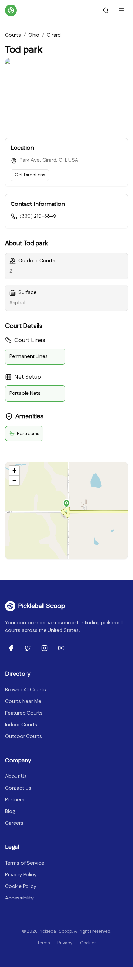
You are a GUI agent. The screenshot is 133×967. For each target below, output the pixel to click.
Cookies (88, 943)
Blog (10, 811)
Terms (43, 943)
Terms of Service (24, 863)
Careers (14, 823)
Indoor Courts (21, 725)
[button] (66, 503)
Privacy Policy (20, 874)
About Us (16, 776)
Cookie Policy (20, 886)
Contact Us (18, 788)
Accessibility (19, 898)
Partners (14, 800)
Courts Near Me (23, 701)
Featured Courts (24, 713)
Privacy (64, 943)
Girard (54, 35)
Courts (13, 35)
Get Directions (30, 175)
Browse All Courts (25, 690)
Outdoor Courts (23, 736)
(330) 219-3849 (38, 216)
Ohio (33, 35)
